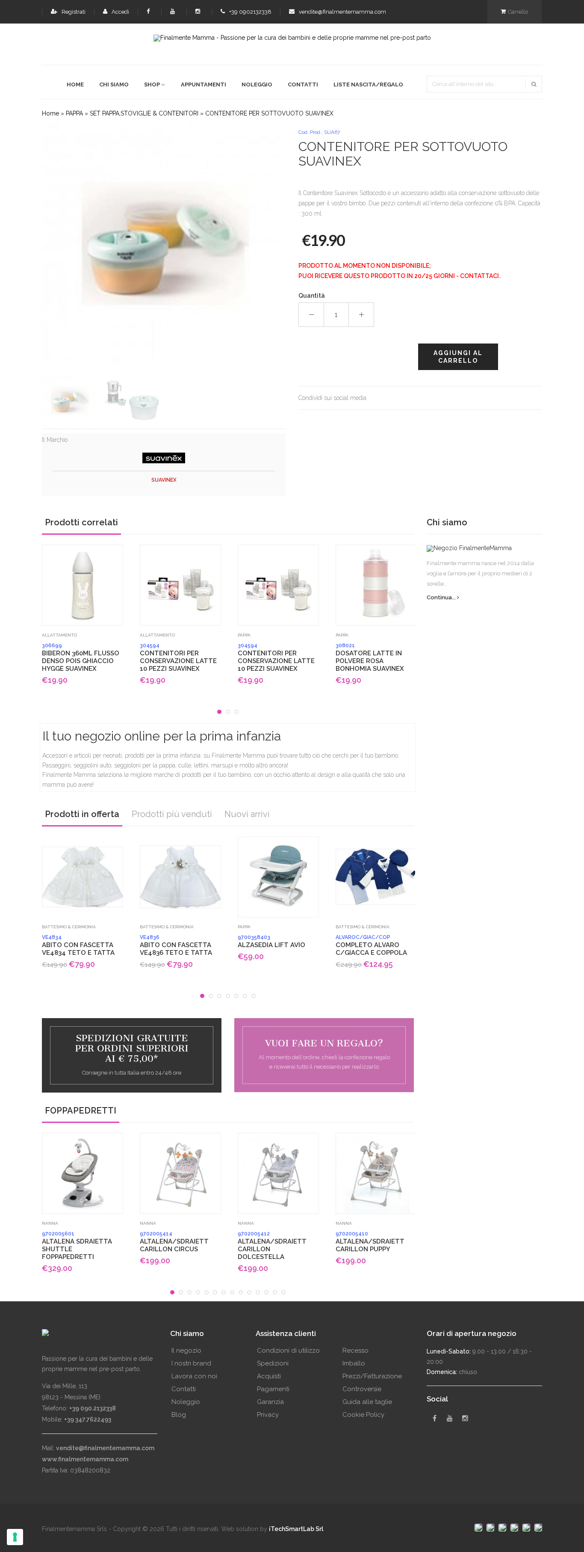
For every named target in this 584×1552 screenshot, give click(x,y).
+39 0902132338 (249, 12)
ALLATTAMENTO (59, 635)
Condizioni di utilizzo (288, 1350)
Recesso (355, 1350)
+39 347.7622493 (87, 1419)
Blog (178, 1415)
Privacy (268, 1415)
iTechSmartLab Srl (296, 1528)
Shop (152, 84)
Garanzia (270, 1402)
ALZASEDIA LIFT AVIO (271, 941)
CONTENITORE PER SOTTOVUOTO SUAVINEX (269, 113)
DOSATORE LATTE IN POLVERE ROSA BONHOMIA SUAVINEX (370, 657)
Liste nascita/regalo (368, 84)
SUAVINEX (164, 480)
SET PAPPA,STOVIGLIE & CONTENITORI (144, 113)
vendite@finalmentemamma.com (342, 12)
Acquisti (269, 1376)
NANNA (50, 1223)
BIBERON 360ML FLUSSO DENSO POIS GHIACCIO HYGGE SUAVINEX (80, 657)
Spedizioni (273, 1363)
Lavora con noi (194, 1376)
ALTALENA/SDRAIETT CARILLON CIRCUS (174, 1242)
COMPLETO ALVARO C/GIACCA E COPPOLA (371, 945)
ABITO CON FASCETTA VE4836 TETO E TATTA (176, 945)
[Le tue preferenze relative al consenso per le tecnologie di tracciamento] (15, 1537)
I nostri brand (191, 1363)
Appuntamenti (203, 84)
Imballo (353, 1363)
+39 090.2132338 (92, 1408)
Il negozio (186, 1350)
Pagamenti (273, 1389)
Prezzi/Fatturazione (372, 1376)
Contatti (303, 84)
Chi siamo (114, 84)
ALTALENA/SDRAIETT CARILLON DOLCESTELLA (272, 1246)
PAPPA (74, 113)
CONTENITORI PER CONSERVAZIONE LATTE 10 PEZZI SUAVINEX (178, 657)
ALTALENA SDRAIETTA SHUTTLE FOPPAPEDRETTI (77, 1246)
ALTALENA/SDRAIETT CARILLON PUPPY (370, 1242)
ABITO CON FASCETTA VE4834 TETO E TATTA (78, 945)
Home (75, 84)
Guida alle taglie (367, 1402)
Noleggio (257, 84)
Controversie (361, 1389)
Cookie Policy (363, 1415)
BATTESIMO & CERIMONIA (69, 926)
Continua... (442, 597)
